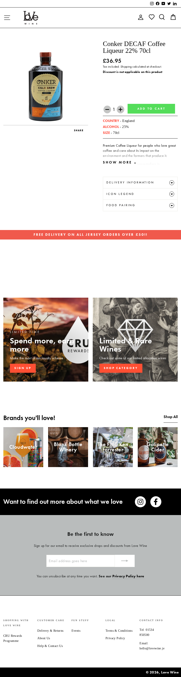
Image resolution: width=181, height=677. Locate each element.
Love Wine (170, 672)
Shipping (126, 66)
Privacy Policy (115, 638)
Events (76, 630)
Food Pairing (121, 205)
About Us (43, 638)
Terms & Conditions (119, 630)
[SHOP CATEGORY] (135, 340)
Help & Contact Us (50, 646)
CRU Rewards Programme (12, 638)
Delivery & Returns (50, 630)
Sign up (22, 368)
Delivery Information (130, 182)
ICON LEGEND (120, 194)
